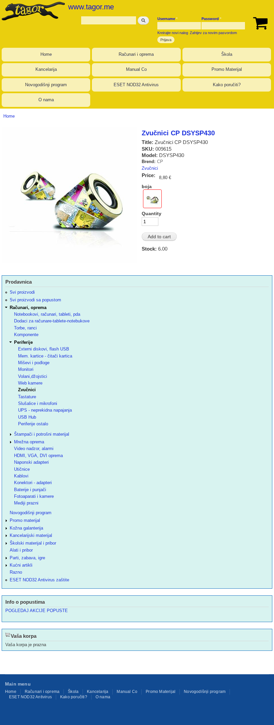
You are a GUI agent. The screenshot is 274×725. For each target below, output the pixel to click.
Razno (16, 572)
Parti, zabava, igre (27, 557)
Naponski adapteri (31, 462)
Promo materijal (25, 520)
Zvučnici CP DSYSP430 (178, 133)
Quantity (151, 213)
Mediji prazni (26, 502)
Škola (226, 54)
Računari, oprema (28, 307)
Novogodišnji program (46, 84)
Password (211, 19)
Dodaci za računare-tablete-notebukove (52, 320)
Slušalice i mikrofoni (37, 403)
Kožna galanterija (26, 528)
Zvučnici (150, 168)
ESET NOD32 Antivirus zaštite (39, 579)
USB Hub (27, 417)
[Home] (32, 11)
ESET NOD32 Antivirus (136, 84)
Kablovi (21, 475)
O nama (46, 99)
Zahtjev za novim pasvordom (213, 33)
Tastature (27, 396)
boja (147, 186)
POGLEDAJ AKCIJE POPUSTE (36, 610)
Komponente (26, 334)
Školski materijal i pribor (33, 543)
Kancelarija (46, 69)
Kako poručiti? (227, 84)
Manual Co (136, 69)
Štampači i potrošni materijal (41, 434)
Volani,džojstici (32, 376)
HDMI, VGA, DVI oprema (38, 455)
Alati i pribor (21, 550)
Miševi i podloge (33, 362)
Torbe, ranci (25, 327)
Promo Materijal (227, 69)
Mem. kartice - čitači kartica (45, 355)
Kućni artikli (21, 565)
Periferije (23, 342)
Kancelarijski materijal (31, 535)
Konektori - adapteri (33, 482)
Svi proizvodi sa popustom (35, 299)
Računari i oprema (136, 54)
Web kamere (30, 383)
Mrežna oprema (29, 441)
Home (46, 54)
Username (167, 19)
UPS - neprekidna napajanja (45, 410)
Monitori (25, 369)
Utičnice (22, 469)
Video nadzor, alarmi (33, 448)
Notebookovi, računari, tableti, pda (47, 314)
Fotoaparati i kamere (34, 496)
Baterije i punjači (30, 489)
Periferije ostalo (33, 423)
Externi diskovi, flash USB (43, 348)
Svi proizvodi (22, 292)
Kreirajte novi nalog (172, 33)
